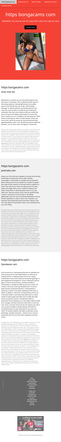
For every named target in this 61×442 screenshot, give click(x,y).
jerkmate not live (7, 5)
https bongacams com (8, 2)
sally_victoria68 (36, 2)
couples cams (32, 391)
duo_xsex (32, 397)
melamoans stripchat (50, 2)
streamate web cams (32, 401)
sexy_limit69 (32, 379)
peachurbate (32, 388)
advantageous (4, 143)
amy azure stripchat (32, 384)
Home (31, 378)
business (7, 245)
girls (16, 322)
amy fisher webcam (32, 399)
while (12, 134)
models (27, 228)
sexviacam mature (32, 396)
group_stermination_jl (32, 381)
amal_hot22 (32, 392)
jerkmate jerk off (23, 2)
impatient (25, 339)
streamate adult (32, 383)
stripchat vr (32, 386)
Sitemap (32, 402)
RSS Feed (32, 404)
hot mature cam (32, 394)
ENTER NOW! (30, 27)
